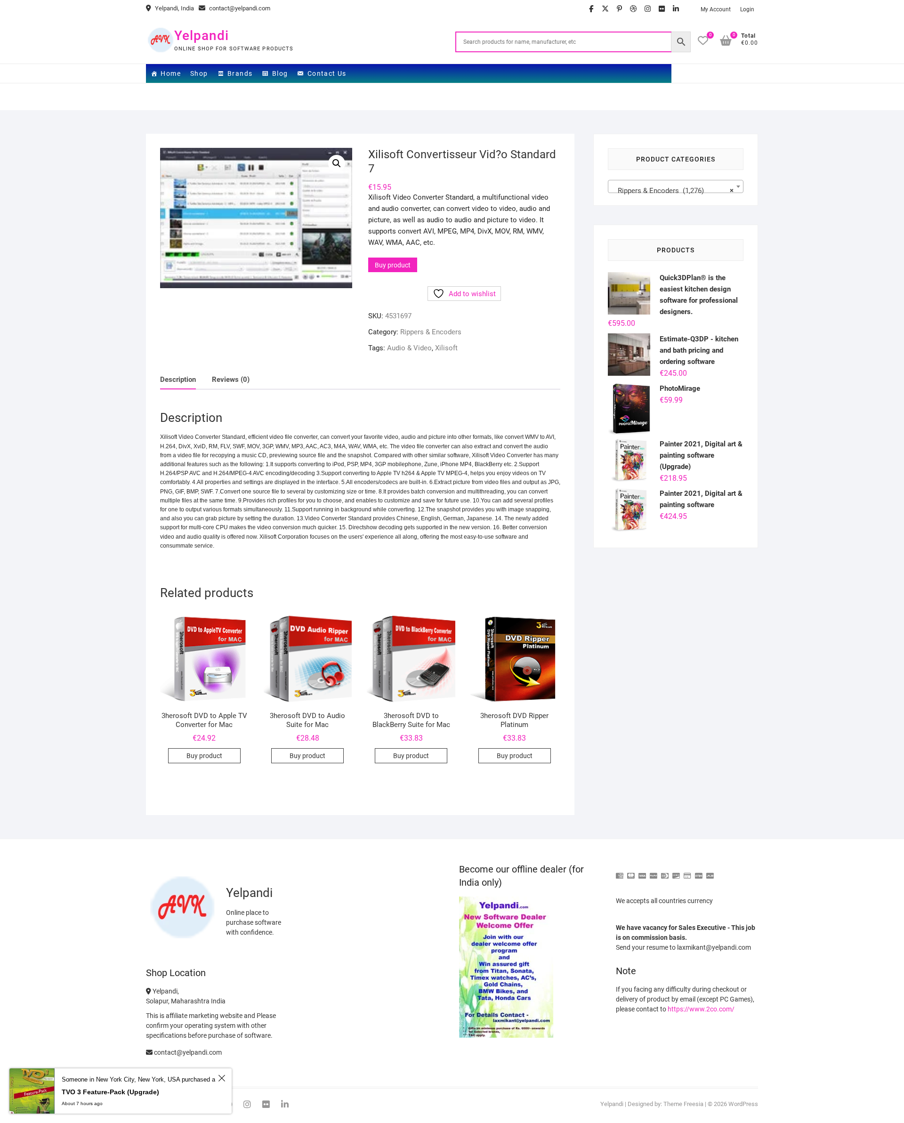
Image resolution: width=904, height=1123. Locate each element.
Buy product (393, 265)
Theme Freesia (683, 1103)
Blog (280, 73)
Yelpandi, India (173, 8)
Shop (199, 73)
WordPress (743, 1103)
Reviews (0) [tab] (231, 379)
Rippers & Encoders (430, 332)
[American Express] (619, 872)
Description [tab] (178, 379)
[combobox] (675, 186)
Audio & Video (409, 348)
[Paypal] (653, 872)
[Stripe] (698, 872)
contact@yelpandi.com (239, 8)
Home (171, 73)
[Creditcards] (687, 872)
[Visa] (642, 872)
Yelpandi (201, 35)
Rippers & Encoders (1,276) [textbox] (673, 190)
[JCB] (710, 872)
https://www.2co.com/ (701, 1009)
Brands (239, 73)
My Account (716, 9)
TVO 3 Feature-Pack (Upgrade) (110, 1092)
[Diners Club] (665, 872)
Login (747, 9)
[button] (336, 163)
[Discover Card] (676, 872)
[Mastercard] (631, 872)
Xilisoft (446, 348)
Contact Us (327, 73)
